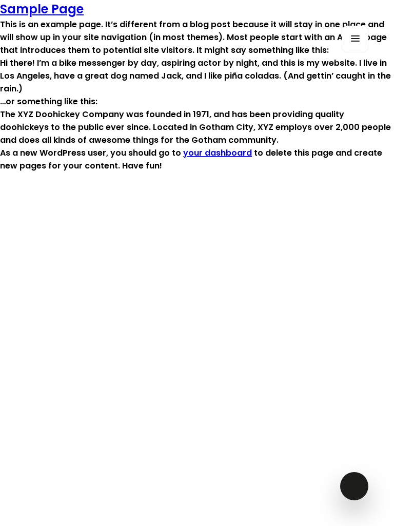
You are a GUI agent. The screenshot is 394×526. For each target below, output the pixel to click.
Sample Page (42, 9)
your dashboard (217, 153)
